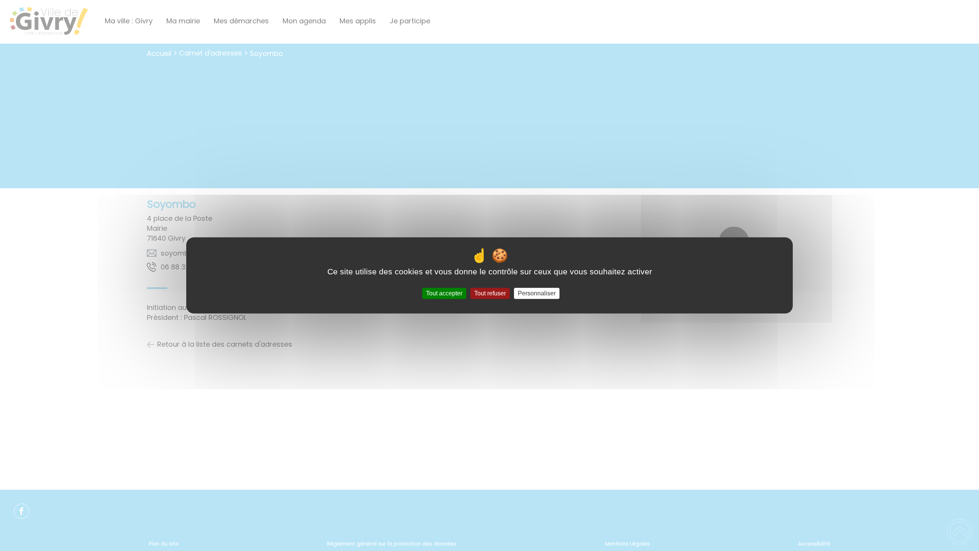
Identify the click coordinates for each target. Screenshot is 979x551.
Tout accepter (444, 293)
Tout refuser (490, 293)
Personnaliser (537, 293)
